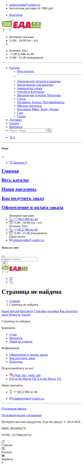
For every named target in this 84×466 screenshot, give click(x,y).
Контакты (15, 15)
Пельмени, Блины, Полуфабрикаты (40, 102)
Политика (16, 361)
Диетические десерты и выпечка (39, 81)
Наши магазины (19, 189)
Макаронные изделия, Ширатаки (39, 95)
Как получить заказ (23, 198)
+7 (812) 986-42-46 (25, 229)
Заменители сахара (29, 88)
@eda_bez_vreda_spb (27, 375)
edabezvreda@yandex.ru (24, 4)
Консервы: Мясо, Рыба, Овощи (38, 109)
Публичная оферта (14, 408)
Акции (25, 314)
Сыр (20, 112)
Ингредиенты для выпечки (35, 84)
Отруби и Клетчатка (30, 91)
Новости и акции (20, 341)
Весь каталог (25, 71)
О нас (13, 334)
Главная (14, 301)
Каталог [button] (14, 67)
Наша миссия (10, 311)
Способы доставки (46, 311)
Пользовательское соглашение (22, 415)
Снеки (21, 116)
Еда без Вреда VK (49, 378)
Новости (15, 314)
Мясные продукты (29, 105)
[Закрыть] (3, 157)
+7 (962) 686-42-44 (25, 219)
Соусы (21, 98)
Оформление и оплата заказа (32, 207)
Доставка (15, 119)
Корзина (20, 162)
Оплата (14, 123)
